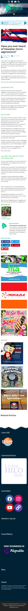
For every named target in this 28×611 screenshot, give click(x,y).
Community (5, 57)
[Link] (18, 507)
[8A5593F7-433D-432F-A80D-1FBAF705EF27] (14, 409)
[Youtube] (15, 2)
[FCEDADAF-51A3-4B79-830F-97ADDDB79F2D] (12, 364)
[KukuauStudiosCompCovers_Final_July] (12, 387)
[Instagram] (9, 2)
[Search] (19, 2)
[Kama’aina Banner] (14, 24)
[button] (14, 14)
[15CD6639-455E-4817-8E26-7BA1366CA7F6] (14, 335)
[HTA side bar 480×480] (14, 280)
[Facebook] (12, 2)
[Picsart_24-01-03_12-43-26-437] (14, 308)
